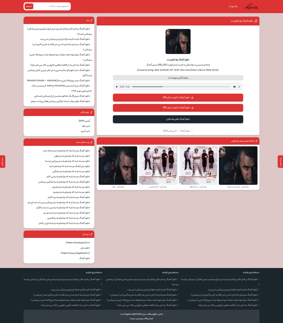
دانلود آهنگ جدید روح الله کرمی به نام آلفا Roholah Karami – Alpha (58, 80)
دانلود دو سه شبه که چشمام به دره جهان (72, 156)
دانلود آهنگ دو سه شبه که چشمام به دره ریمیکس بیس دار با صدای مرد (58, 202)
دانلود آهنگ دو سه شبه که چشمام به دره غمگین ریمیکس (64, 182)
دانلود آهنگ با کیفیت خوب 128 (176, 108)
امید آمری (85, 131)
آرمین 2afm (84, 121)
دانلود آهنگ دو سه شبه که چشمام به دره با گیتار (68, 197)
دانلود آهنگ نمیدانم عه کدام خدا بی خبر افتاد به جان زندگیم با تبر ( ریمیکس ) (224, 295)
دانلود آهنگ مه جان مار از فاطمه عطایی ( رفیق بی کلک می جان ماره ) (60, 65)
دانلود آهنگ (185, 131)
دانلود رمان (85, 248)
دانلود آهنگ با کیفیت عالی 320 (176, 97)
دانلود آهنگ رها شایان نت (242, 21)
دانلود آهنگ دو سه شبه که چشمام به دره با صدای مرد (66, 213)
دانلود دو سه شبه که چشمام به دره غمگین (71, 171)
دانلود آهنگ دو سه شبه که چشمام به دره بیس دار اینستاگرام (63, 208)
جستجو (29, 6)
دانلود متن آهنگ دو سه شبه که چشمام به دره (69, 166)
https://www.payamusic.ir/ (75, 253)
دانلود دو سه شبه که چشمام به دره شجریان (71, 187)
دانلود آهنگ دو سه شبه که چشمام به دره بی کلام (68, 176)
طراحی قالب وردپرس (144, 318)
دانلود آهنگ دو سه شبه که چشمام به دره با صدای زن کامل (64, 223)
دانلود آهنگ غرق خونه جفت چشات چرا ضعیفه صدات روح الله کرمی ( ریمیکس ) (223, 300)
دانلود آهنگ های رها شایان (178, 119)
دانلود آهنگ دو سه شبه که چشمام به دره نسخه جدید (66, 151)
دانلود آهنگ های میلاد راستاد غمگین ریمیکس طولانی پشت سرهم (60, 101)
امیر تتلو (86, 126)
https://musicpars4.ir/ (77, 243)
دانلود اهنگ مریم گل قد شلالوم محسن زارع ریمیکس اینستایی (62, 96)
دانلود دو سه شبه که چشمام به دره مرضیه (71, 192)
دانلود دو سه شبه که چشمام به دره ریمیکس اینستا (67, 161)
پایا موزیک (233, 6)
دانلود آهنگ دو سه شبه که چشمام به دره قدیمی (68, 218)
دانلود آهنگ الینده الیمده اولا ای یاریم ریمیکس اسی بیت (65, 39)
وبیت (132, 318)
